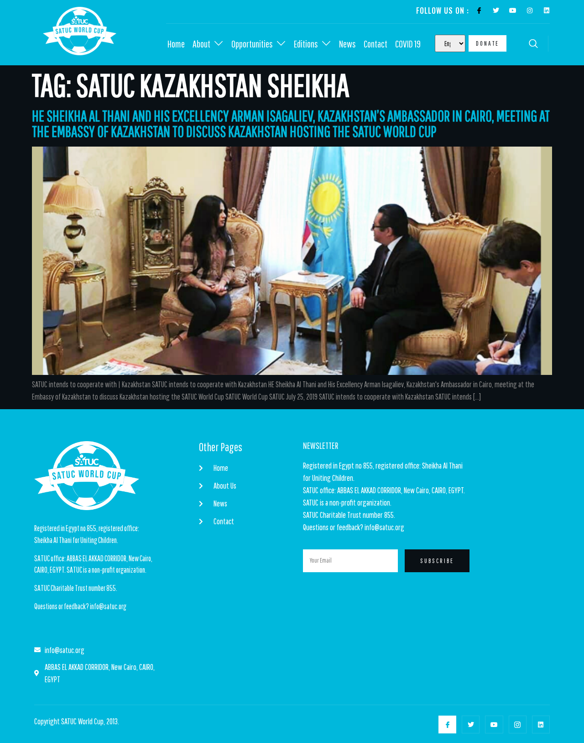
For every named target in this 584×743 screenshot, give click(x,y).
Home (176, 43)
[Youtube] (513, 10)
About (201, 43)
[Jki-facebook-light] (479, 10)
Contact (375, 43)
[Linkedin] (546, 10)
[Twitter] (496, 10)
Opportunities (252, 43)
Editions (306, 43)
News (347, 43)
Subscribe (437, 560)
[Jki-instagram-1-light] (518, 724)
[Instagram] (530, 10)
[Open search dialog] (534, 45)
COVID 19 (408, 43)
